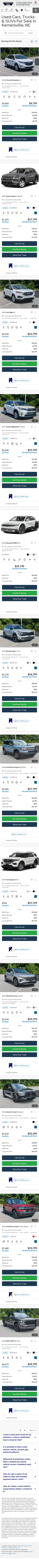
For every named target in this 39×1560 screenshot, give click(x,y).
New (2, 11)
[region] (19, 116)
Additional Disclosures (14, 1547)
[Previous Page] (21, 1430)
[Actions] (35, 80)
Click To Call (19, 127)
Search (31, 33)
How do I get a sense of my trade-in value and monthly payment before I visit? (15, 1476)
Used (6, 11)
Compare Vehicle (11, 157)
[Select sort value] (35, 41)
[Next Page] (25, 1430)
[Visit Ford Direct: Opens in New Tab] (13, 1553)
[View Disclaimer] (35, 97)
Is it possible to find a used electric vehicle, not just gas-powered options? (16, 1449)
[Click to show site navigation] (36, 10)
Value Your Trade (19, 139)
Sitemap (20, 1545)
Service (11, 11)
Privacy (25, 1545)
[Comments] (35, 213)
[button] (17, 10)
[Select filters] (32, 41)
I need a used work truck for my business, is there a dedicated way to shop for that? (17, 1437)
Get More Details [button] (19, 133)
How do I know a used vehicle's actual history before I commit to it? (17, 1489)
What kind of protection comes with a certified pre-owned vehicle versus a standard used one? (17, 1463)
